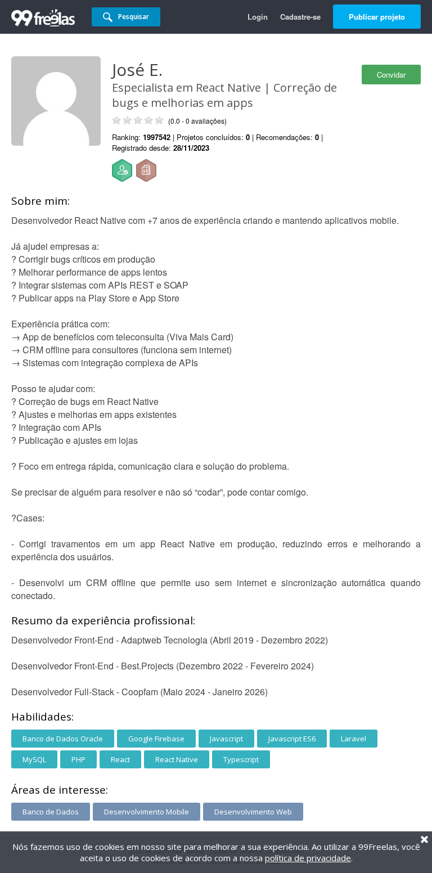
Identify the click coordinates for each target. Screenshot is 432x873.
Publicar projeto (377, 16)
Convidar (391, 74)
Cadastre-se (300, 16)
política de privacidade (308, 857)
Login (258, 16)
